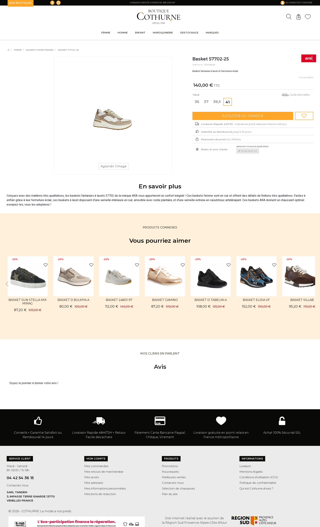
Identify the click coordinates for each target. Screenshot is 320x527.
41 (228, 102)
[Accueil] (10, 50)
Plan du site (170, 494)
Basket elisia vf (256, 300)
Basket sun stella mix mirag (28, 301)
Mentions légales (251, 471)
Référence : (198, 64)
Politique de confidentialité (257, 482)
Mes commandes (96, 466)
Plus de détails (306, 77)
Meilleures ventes (174, 477)
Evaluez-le (249, 151)
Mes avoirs (91, 477)
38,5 (217, 101)
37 (206, 101)
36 (197, 101)
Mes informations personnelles (105, 488)
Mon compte (96, 458)
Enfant (140, 32)
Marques (212, 32)
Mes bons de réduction (100, 494)
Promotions (170, 466)
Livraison (245, 466)
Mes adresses (93, 482)
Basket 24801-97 (119, 300)
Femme (105, 32)
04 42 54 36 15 (20, 478)
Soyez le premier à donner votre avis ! (33, 383)
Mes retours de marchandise (103, 471)
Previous (7, 283)
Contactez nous (17, 485)
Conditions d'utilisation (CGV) (258, 477)
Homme (123, 32)
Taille (196, 95)
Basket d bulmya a (73, 300)
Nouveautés (170, 471)
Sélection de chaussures (178, 488)
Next (312, 283)
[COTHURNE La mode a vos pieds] (158, 16)
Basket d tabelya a (210, 300)
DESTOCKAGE (189, 32)
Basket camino (165, 300)
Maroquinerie (163, 32)
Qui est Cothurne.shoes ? (256, 488)
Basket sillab (302, 300)
